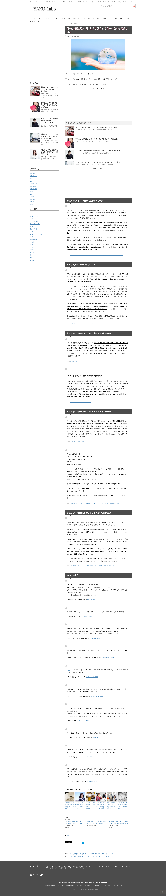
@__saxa (69, 670)
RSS (43, 874)
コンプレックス (35, 221)
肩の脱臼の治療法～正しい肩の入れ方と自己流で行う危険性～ (90, 856)
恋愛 (104, 18)
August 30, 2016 (88, 757)
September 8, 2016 (86, 616)
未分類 (32, 242)
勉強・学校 (76, 18)
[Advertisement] (98, 103)
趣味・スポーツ (35, 255)
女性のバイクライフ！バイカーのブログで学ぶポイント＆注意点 (97, 162)
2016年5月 (33, 202)
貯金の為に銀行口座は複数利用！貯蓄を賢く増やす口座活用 (69, 805)
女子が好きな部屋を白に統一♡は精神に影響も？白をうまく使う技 (91, 854)
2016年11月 (33, 186)
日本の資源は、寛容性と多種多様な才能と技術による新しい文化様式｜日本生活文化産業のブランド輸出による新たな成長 (96, 255)
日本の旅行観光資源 (74, 361)
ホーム (33, 18)
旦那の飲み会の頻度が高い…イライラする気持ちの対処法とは (90, 805)
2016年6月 (33, 199)
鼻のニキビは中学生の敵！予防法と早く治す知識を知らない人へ (80, 805)
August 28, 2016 (92, 781)
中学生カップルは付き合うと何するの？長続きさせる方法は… (96, 139)
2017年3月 (33, 176)
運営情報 (35, 874)
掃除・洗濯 (33, 239)
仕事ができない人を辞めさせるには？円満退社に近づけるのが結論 (101, 805)
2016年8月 (33, 194)
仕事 (69, 18)
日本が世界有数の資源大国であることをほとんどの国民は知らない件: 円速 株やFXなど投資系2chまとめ (92, 565)
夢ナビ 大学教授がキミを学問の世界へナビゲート (80, 402)
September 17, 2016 (93, 599)
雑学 (68, 835)
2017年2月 (33, 178)
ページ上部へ (163, 892)
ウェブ (32, 218)
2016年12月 (33, 183)
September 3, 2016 (92, 677)
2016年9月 (33, 191)
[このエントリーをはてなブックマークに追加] (83, 842)
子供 (84, 18)
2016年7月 (33, 196)
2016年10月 (33, 189)
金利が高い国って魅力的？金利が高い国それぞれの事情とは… (122, 805)
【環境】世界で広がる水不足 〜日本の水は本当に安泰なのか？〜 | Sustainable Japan (89, 323)
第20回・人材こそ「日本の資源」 (77, 441)
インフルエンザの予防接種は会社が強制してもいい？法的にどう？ (98, 150)
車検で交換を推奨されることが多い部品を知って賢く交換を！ (96, 127)
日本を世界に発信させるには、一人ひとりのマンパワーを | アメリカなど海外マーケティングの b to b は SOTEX (94, 503)
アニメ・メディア (48, 18)
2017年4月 (33, 173)
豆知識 (32, 252)
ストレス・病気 (60, 18)
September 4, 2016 (108, 657)
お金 (39, 18)
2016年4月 (33, 204)
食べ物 (127, 18)
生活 (110, 18)
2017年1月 (33, 181)
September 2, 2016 (98, 737)
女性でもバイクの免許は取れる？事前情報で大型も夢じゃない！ (49, 152)
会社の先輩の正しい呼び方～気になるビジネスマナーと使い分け (111, 805)
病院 (115, 18)
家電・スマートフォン (94, 18)
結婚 (121, 18)
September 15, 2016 (96, 638)
